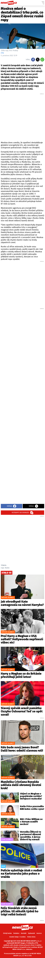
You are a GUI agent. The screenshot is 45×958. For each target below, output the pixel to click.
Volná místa (31, 937)
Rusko (7, 568)
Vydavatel (31, 933)
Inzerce (39, 933)
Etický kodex (7, 933)
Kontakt (23, 933)
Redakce (16, 933)
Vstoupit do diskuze (20, 513)
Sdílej (9, 506)
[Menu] (43, 2)
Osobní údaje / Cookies (17, 937)
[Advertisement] (22, 117)
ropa (2, 568)
